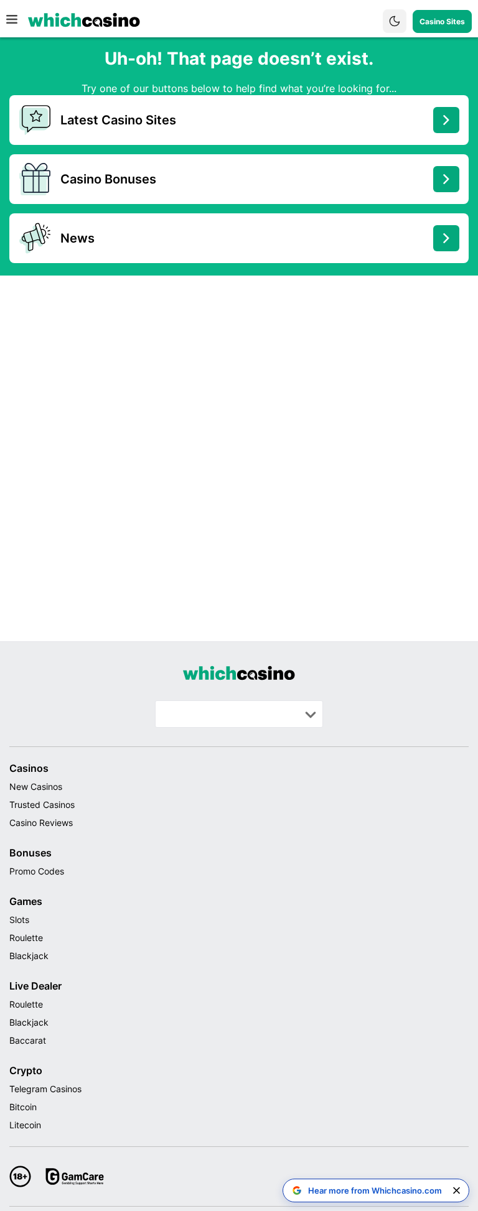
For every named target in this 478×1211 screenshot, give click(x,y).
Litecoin (25, 1125)
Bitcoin (23, 1107)
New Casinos (35, 786)
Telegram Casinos (45, 1088)
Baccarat (27, 1040)
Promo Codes (36, 871)
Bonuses (30, 853)
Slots (19, 919)
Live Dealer (35, 986)
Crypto (25, 1070)
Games (25, 901)
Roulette (26, 937)
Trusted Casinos (42, 804)
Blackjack (29, 955)
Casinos (29, 768)
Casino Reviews (41, 822)
